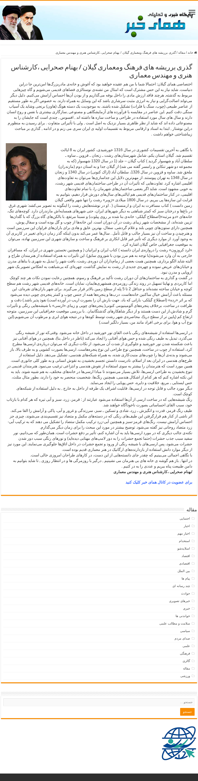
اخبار (187, 526)
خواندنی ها (183, 616)
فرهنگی (185, 653)
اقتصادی (184, 563)
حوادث (185, 593)
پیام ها (186, 578)
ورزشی (185, 676)
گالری (186, 661)
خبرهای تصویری (179, 601)
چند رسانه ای (181, 586)
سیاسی (185, 631)
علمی (186, 646)
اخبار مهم (183, 533)
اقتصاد (186, 556)
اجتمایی (185, 518)
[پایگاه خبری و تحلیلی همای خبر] (99, 22)
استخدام (184, 541)
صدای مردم (182, 638)
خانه (191, 52)
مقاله (181, 52)
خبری (186, 608)
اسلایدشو (183, 548)
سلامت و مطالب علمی (174, 623)
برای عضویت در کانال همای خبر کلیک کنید (159, 482)
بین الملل (183, 571)
